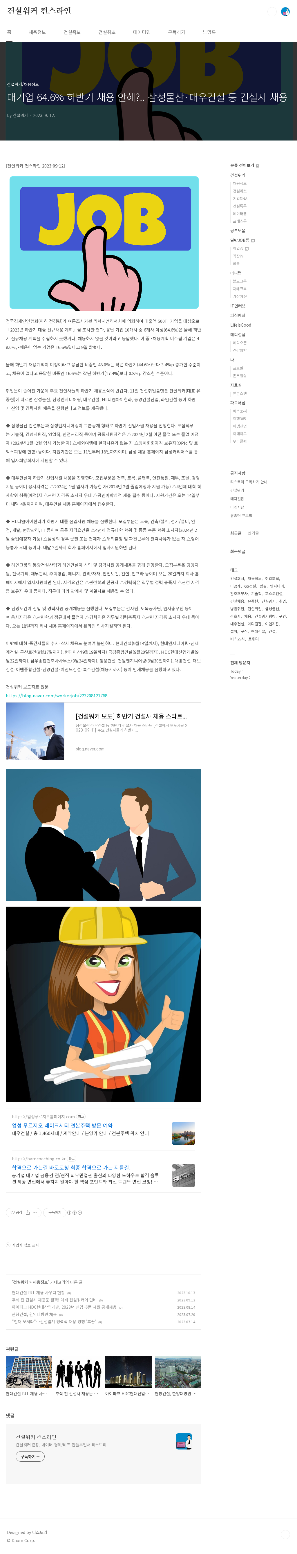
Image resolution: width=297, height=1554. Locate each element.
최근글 (236, 533)
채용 (247, 616)
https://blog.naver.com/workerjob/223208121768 (56, 695)
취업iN (239, 248)
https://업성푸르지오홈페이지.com (43, 1116)
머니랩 (236, 273)
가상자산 (240, 296)
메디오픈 (240, 342)
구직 (244, 631)
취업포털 (272, 578)
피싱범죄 (237, 315)
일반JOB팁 (240, 240)
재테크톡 (240, 288)
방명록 (209, 31)
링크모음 (237, 230)
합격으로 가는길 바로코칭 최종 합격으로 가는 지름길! (71, 1167)
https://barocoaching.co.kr (39, 1158)
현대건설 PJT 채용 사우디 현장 (38, 1292)
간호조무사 (239, 593)
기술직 (256, 593)
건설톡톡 (240, 206)
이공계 (235, 586)
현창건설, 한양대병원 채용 (34, 1314)
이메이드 (240, 433)
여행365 (239, 418)
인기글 (253, 533)
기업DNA (240, 198)
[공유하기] (27, 1212)
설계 (233, 631)
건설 (272, 631)
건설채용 (237, 601)
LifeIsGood (240, 325)
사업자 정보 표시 (25, 1245)
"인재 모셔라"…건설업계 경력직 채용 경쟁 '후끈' (54, 1321)
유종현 (253, 601)
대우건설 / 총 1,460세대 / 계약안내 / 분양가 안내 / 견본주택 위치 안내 (80, 1133)
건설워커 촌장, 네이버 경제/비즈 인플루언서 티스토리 (61, 1444)
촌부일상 (240, 375)
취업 (282, 601)
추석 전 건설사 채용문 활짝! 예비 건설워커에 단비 (54, 1300)
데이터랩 (142, 31)
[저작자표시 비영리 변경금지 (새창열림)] (74, 1212)
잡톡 (236, 263)
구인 (282, 616)
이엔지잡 (237, 507)
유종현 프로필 (241, 515)
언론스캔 (240, 393)
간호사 (235, 616)
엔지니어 (277, 586)
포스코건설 (273, 593)
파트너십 (237, 403)
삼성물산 (272, 608)
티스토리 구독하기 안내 (248, 482)
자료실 (236, 385)
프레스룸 (240, 221)
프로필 (238, 368)
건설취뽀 (107, 31)
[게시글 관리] (35, 1212)
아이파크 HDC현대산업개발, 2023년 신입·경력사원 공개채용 (64, 1307)
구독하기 (176, 31)
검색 (272, 11)
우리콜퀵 (240, 441)
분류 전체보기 (242, 165)
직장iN (238, 256)
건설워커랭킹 (265, 616)
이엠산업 (240, 426)
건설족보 (72, 31)
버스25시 (240, 411)
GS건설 (250, 586)
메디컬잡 (237, 334)
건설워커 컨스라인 (39, 11)
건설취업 (255, 608)
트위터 (253, 639)
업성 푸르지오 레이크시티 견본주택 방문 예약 (62, 1125)
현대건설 (258, 631)
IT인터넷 (238, 306)
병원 (263, 586)
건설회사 (237, 578)
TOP (285, 1534)
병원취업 (237, 608)
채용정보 (37, 31)
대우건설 (237, 623)
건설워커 (20, 1282)
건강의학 (240, 350)
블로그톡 (240, 281)
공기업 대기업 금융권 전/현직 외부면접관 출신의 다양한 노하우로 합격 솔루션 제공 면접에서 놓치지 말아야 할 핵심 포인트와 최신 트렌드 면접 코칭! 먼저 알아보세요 (85, 1178)
